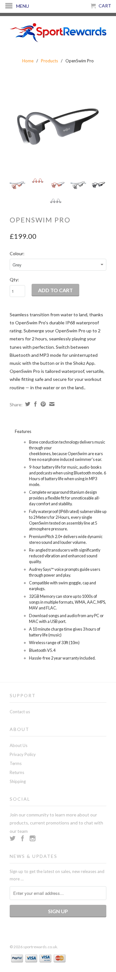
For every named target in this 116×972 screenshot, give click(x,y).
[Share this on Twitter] (27, 404)
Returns (17, 772)
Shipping (18, 781)
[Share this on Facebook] (34, 404)
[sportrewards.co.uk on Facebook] (22, 838)
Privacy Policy (23, 754)
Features (23, 431)
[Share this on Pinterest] (42, 404)
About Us (18, 745)
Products (49, 60)
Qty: (14, 279)
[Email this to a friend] (51, 404)
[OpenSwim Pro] (58, 124)
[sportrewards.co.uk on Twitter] (12, 838)
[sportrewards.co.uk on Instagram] (32, 838)
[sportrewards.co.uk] (58, 31)
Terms (16, 763)
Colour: (17, 253)
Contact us (20, 711)
